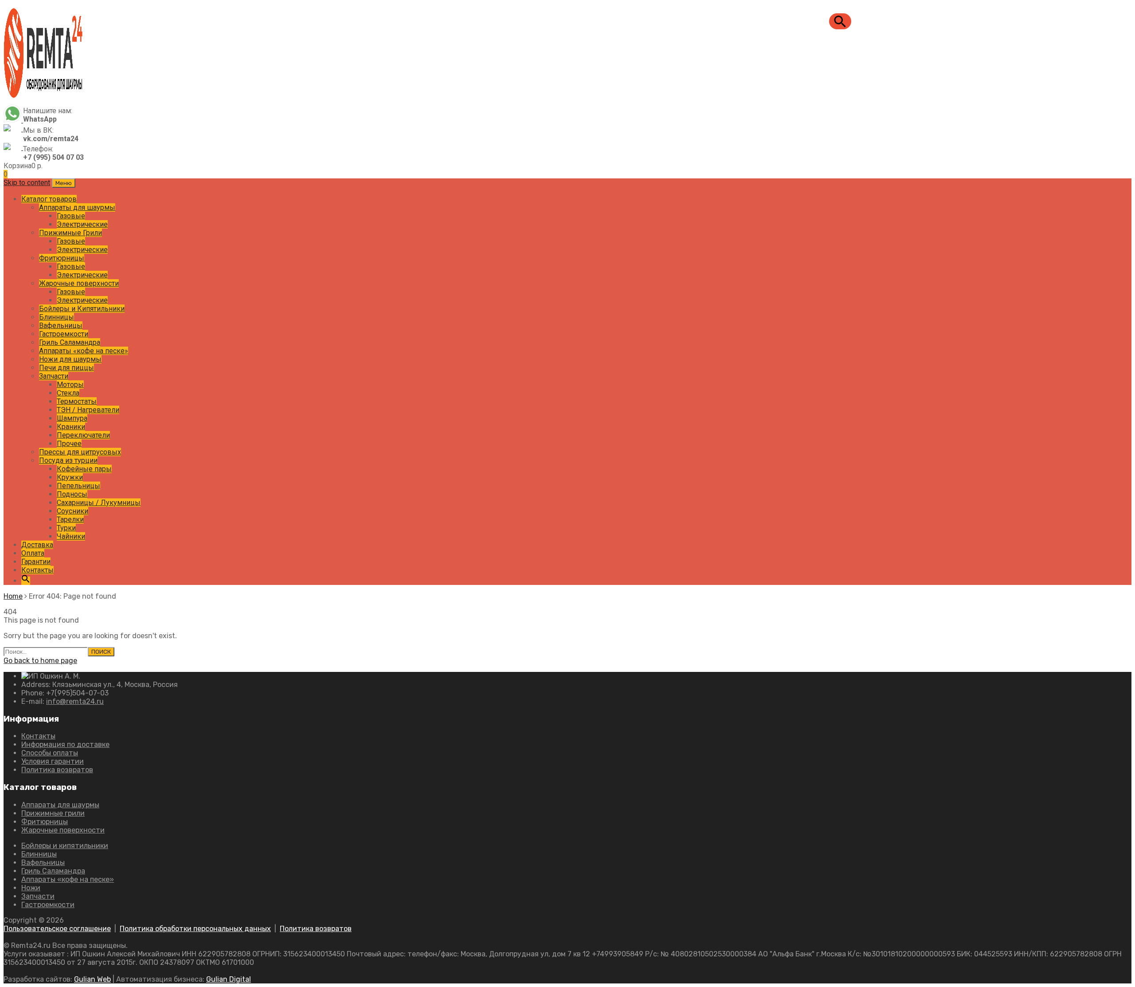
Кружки (70, 477)
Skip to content (27, 182)
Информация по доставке (65, 744)
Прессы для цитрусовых (80, 452)
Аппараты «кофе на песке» (83, 351)
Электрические (82, 224)
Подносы (72, 494)
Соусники (72, 511)
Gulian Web (92, 979)
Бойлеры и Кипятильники (82, 308)
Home (13, 596)
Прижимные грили (53, 813)
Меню (63, 183)
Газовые (71, 216)
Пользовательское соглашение (57, 928)
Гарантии (36, 561)
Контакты (37, 570)
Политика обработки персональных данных (195, 928)
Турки (66, 528)
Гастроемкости (63, 334)
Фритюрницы (61, 258)
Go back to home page (40, 660)
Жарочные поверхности (79, 283)
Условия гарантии (52, 761)
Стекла (68, 393)
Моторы (70, 384)
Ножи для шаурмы (70, 359)
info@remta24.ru (75, 701)
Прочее (69, 443)
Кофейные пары (84, 469)
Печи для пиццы (66, 367)
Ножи (30, 888)
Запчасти (53, 376)
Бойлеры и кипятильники (64, 845)
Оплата (32, 553)
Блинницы (56, 317)
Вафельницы (60, 325)
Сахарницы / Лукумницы (99, 502)
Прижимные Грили (70, 233)
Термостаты (77, 401)
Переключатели (83, 435)
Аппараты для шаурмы (77, 207)
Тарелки (70, 519)
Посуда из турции (68, 460)
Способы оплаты (49, 753)
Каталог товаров (49, 199)
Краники (71, 426)
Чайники (71, 536)
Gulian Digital (228, 979)
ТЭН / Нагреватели (88, 410)
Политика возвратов (57, 770)
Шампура (72, 418)
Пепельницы (78, 486)
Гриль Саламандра (69, 342)
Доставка (37, 545)
